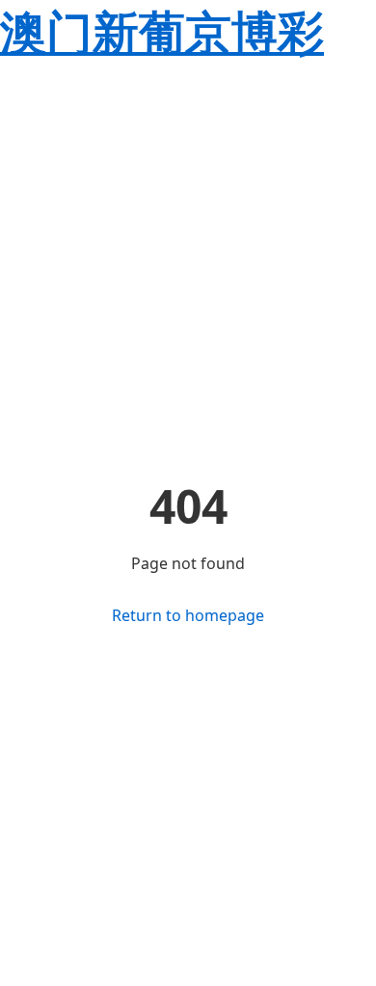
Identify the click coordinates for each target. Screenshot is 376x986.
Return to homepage (188, 615)
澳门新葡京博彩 (162, 31)
